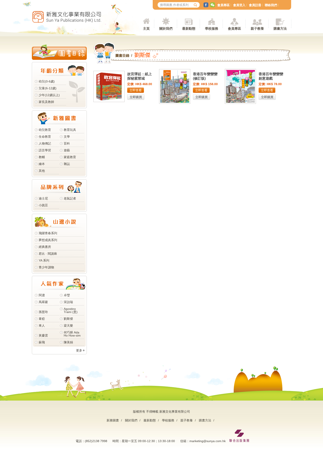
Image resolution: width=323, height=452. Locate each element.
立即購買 (136, 97)
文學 (67, 136)
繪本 (42, 164)
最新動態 (149, 420)
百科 (67, 143)
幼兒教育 (45, 130)
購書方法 (205, 420)
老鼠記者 (70, 198)
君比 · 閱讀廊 (48, 253)
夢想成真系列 (48, 240)
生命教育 (45, 136)
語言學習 (45, 150)
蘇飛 (42, 342)
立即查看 (135, 90)
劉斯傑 (68, 318)
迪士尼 (43, 198)
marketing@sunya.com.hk (207, 441)
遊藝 (67, 150)
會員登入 (239, 5)
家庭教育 (70, 157)
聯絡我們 (271, 5)
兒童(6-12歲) (48, 88)
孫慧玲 (43, 312)
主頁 (146, 28)
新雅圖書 (113, 420)
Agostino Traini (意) (71, 310)
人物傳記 (45, 143)
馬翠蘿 (43, 302)
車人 (42, 325)
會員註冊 (255, 5)
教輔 (42, 157)
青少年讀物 (46, 267)
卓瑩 (67, 295)
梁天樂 (68, 325)
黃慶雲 (43, 335)
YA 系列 (44, 260)
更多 (79, 350)
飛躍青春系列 (48, 233)
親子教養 (186, 420)
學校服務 (211, 28)
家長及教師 (46, 102)
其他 (42, 170)
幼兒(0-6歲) (47, 81)
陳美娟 (68, 342)
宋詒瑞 (68, 302)
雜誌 (67, 164)
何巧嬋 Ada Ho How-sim (72, 334)
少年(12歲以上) (49, 95)
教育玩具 (70, 130)
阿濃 (42, 295)
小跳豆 (43, 205)
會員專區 (223, 5)
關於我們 (131, 420)
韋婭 (42, 318)
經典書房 (45, 247)
